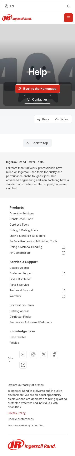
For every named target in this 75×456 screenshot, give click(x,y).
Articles (14, 342)
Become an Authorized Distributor (31, 322)
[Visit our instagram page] (33, 354)
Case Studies (18, 337)
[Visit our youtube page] (23, 354)
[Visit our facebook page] (54, 354)
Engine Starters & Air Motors (27, 235)
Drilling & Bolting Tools (24, 230)
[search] (68, 6)
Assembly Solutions (22, 213)
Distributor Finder (20, 316)
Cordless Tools (19, 224)
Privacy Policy (17, 413)
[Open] (68, 17)
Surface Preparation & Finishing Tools (33, 241)
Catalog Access (19, 267)
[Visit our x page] (44, 354)
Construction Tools (21, 219)
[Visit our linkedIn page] (23, 365)
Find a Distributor (20, 279)
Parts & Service (19, 284)
